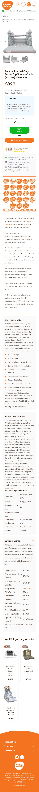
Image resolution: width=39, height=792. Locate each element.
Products (5, 16)
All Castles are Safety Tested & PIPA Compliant (21, 11)
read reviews (18, 149)
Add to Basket (19, 130)
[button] (33, 42)
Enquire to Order (21, 140)
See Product (28, 588)
